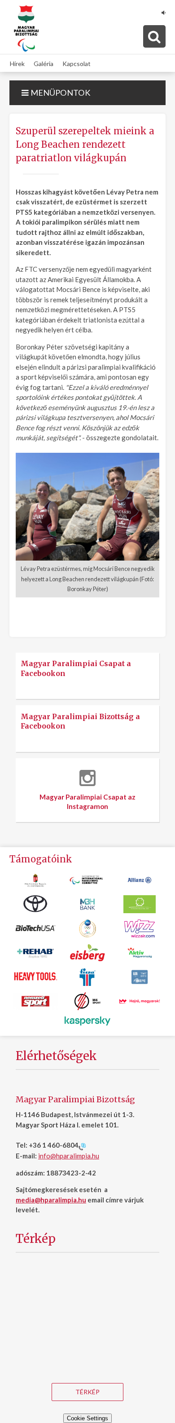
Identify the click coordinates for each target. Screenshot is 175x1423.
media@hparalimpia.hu (51, 1200)
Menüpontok (60, 92)
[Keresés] (154, 36)
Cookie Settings (87, 1418)
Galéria (43, 63)
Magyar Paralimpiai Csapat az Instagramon (87, 802)
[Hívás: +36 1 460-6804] (82, 1146)
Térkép (87, 1392)
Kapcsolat (76, 63)
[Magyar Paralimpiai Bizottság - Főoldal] (26, 28)
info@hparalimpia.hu (68, 1156)
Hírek (17, 63)
